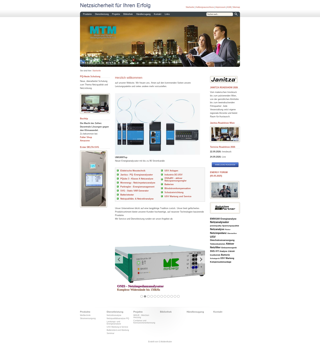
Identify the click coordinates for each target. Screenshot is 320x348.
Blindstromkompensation (177, 188)
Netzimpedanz (218, 233)
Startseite (190, 7)
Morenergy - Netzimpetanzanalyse (137, 182)
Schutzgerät (215, 258)
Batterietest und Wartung (118, 330)
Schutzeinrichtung (174, 192)
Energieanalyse (228, 219)
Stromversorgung (88, 318)
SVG (212, 251)
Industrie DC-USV (173, 174)
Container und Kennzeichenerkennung (144, 321)
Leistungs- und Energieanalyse (114, 322)
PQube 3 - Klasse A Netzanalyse (136, 178)
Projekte (116, 14)
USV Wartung (227, 258)
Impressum (221, 7)
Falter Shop (86, 137)
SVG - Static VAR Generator (134, 190)
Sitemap (236, 7)
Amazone (85, 140)
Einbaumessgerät (229, 248)
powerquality (216, 226)
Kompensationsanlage (220, 262)
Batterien (169, 184)
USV (213, 236)
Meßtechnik (85, 315)
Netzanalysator (219, 222)
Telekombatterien (217, 244)
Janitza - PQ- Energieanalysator (136, 174)
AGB (229, 7)
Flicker (227, 229)
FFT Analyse (221, 251)
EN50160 (215, 218)
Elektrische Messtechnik (132, 170)
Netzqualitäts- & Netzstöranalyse (137, 198)
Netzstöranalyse (114, 315)
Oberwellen (232, 233)
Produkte (87, 14)
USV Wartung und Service (177, 196)
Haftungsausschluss (205, 7)
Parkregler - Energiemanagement (137, 186)
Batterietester (127, 194)
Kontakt (157, 14)
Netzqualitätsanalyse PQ (118, 318)
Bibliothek (128, 14)
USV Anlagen (171, 170)
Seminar (110, 333)
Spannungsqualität (230, 226)
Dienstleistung (102, 14)
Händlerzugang (143, 14)
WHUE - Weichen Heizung (141, 316)
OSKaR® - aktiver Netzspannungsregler (175, 179)
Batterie (225, 254)
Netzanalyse (217, 229)
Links (167, 14)
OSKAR (231, 251)
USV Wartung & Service (117, 327)
